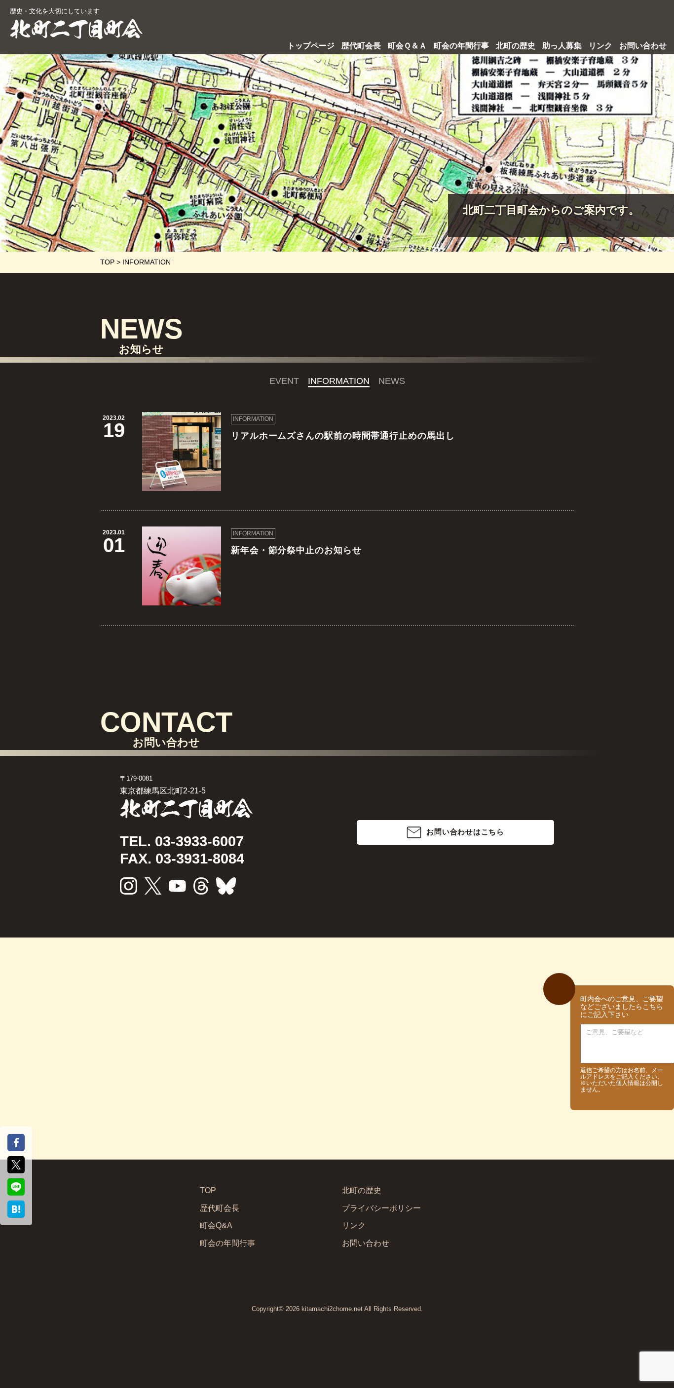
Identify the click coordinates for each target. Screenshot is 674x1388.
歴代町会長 (361, 45)
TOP (208, 1190)
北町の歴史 (515, 45)
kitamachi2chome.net (332, 1309)
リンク (600, 45)
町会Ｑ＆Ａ (407, 45)
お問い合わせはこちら (465, 831)
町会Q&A (216, 1225)
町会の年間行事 (461, 45)
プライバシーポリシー (381, 1208)
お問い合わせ (643, 45)
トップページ (311, 45)
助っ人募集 (562, 45)
